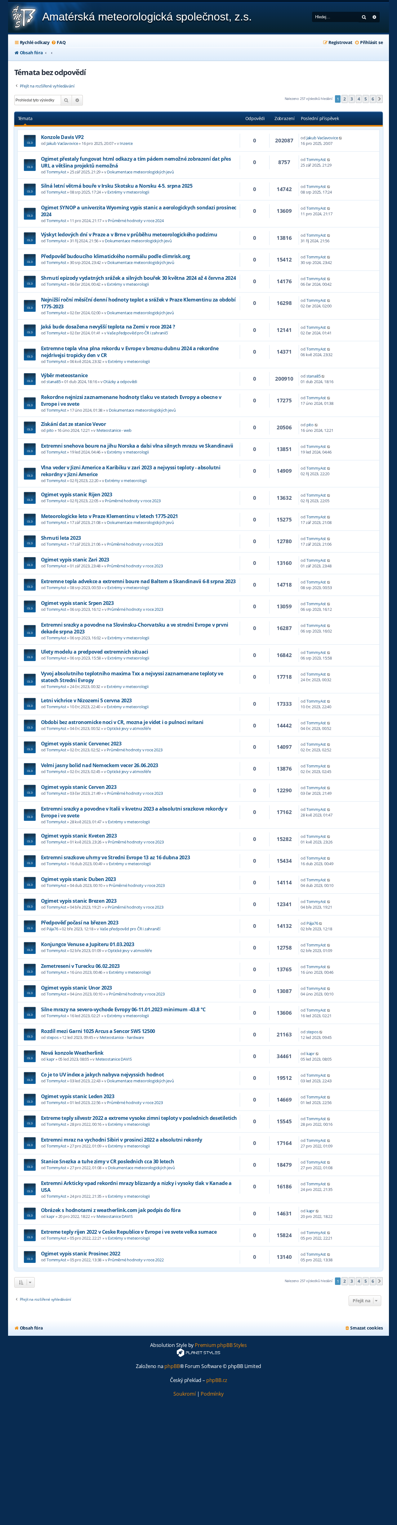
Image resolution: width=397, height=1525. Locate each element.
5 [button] (365, 99)
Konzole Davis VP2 (62, 137)
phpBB (172, 1366)
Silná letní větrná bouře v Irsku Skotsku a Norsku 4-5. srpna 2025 (117, 185)
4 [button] (359, 99)
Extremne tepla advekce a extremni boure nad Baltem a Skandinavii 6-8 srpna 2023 (138, 581)
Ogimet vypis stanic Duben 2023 (78, 879)
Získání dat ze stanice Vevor (73, 424)
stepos (53, 1037)
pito (50, 430)
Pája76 (52, 929)
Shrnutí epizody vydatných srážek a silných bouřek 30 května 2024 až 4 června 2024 (138, 278)
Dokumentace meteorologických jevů (140, 172)
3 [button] (351, 99)
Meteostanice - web (113, 430)
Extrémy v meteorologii (128, 192)
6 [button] (373, 99)
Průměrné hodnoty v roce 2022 (135, 1260)
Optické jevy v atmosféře (129, 728)
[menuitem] (58, 42)
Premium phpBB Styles (221, 1345)
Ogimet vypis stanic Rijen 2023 (76, 494)
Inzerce (126, 143)
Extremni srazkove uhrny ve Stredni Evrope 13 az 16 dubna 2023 (115, 857)
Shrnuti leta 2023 (61, 537)
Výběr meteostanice (64, 375)
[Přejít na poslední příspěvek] (341, 138)
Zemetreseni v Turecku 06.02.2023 (80, 966)
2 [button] (344, 99)
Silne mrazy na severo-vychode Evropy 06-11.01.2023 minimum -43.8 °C (123, 1009)
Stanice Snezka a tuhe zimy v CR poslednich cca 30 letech (107, 1161)
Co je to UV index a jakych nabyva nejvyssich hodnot (102, 1074)
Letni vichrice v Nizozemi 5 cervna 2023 (86, 700)
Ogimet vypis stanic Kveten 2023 (79, 835)
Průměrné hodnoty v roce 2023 (132, 500)
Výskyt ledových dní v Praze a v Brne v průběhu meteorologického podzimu (129, 234)
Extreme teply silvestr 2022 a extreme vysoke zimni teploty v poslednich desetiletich (139, 1118)
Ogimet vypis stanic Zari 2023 (75, 559)
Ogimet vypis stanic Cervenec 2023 (81, 743)
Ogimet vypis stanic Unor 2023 (76, 987)
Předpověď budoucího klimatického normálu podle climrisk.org (115, 256)
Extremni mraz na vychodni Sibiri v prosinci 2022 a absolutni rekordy (121, 1139)
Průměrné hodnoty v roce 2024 (135, 220)
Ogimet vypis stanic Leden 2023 (77, 1096)
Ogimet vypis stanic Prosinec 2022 (80, 1253)
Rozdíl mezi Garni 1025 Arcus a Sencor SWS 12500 (98, 1031)
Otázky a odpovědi (120, 381)
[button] (380, 99)
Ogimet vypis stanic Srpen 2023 (77, 603)
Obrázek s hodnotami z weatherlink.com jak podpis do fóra (111, 1210)
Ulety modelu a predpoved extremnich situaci (94, 651)
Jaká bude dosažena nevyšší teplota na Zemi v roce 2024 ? (108, 326)
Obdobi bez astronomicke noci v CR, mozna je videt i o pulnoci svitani (122, 722)
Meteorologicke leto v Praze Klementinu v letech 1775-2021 (109, 516)
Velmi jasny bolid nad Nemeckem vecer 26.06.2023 (99, 765)
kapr (51, 1059)
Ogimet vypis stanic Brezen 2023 (79, 900)
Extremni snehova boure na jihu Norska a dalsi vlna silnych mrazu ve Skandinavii (137, 445)
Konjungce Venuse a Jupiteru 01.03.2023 (87, 944)
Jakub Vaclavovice (62, 143)
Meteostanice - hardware (122, 1037)
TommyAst (56, 172)
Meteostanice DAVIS (114, 1059)
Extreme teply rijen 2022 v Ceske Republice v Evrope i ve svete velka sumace (129, 1231)
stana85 (54, 381)
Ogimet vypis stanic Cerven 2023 (79, 787)
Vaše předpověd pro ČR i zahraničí (137, 333)
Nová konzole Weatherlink (72, 1052)
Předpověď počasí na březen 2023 (79, 922)
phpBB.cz (216, 1380)
